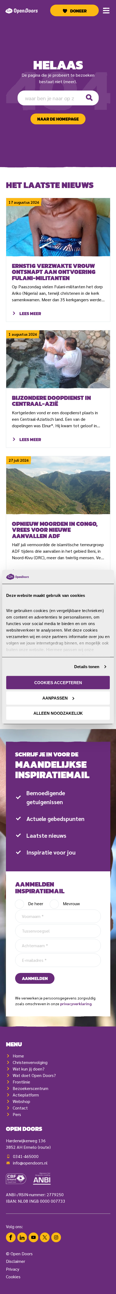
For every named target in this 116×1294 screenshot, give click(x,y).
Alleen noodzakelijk (58, 713)
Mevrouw (71, 903)
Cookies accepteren (58, 682)
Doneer (78, 11)
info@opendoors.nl (30, 1163)
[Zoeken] (89, 98)
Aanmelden (35, 978)
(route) (44, 1147)
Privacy (12, 1269)
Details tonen (86, 666)
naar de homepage (58, 119)
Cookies (13, 1276)
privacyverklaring (75, 1003)
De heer (35, 903)
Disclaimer (15, 1261)
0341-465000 (26, 1156)
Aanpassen (55, 698)
